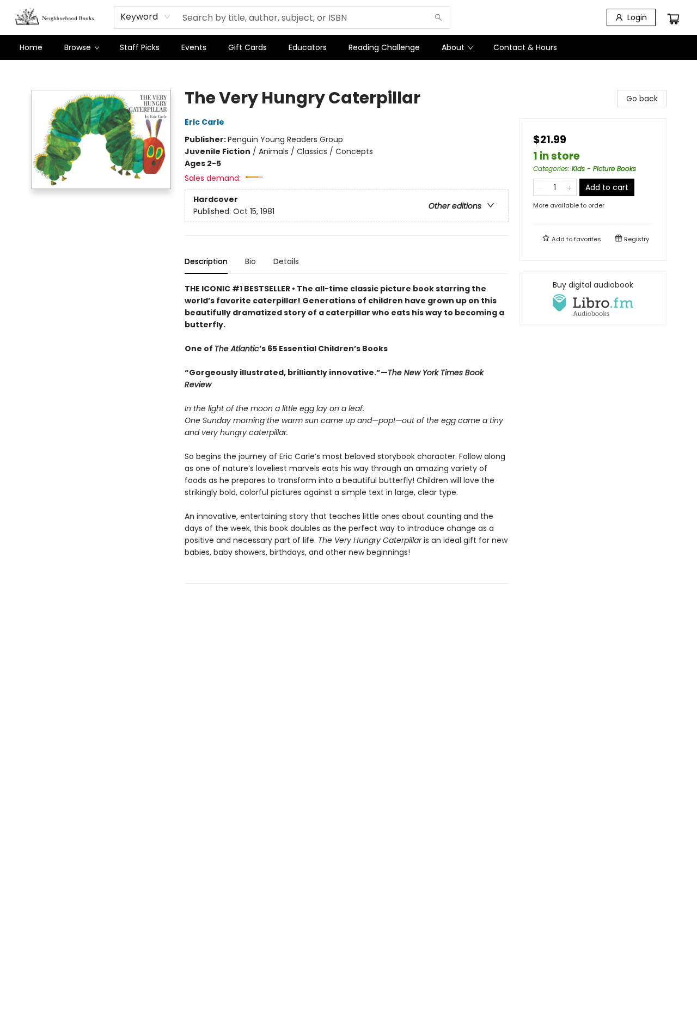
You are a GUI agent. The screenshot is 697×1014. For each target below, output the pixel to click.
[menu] (348, 47)
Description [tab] (206, 261)
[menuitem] (31, 47)
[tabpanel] (347, 433)
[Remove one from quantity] (540, 187)
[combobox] (145, 17)
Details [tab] (286, 261)
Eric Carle (204, 122)
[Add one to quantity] (569, 187)
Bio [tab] (250, 261)
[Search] (438, 17)
